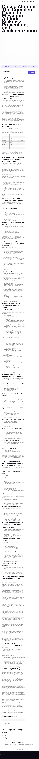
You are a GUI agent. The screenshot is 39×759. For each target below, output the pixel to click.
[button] (13, 720)
